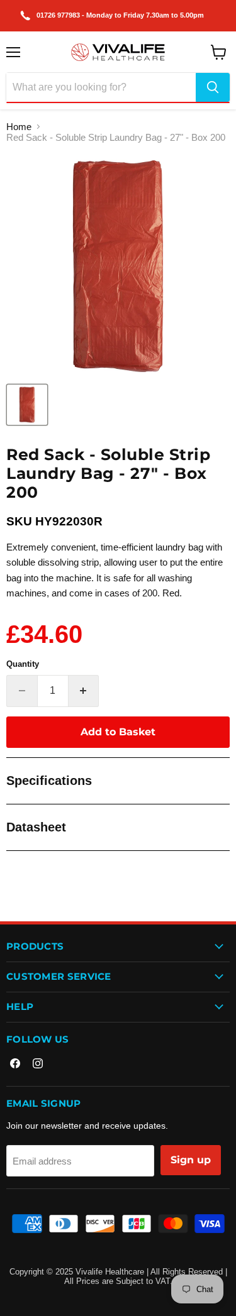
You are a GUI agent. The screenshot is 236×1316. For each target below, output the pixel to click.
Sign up (191, 1160)
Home (18, 126)
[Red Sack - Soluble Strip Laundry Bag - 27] (27, 405)
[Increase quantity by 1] (84, 690)
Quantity (22, 664)
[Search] (213, 87)
